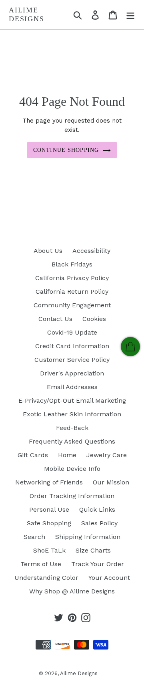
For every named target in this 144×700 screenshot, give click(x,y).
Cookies (94, 319)
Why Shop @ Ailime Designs (72, 591)
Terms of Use (40, 564)
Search (34, 537)
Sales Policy (99, 523)
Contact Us (55, 319)
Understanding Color (46, 577)
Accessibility (91, 250)
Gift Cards (33, 455)
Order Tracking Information (72, 496)
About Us (48, 250)
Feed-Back (72, 428)
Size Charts (93, 550)
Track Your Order (97, 564)
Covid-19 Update (72, 332)
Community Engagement (72, 305)
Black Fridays (72, 264)
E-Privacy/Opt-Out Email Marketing (72, 400)
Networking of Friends (49, 482)
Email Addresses (72, 387)
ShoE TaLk (49, 550)
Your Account (109, 577)
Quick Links (97, 509)
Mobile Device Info (72, 468)
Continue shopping (66, 150)
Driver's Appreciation (72, 373)
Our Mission (111, 482)
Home (67, 455)
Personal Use (49, 509)
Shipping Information (87, 537)
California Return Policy (72, 291)
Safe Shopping (49, 523)
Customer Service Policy (72, 359)
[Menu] (130, 15)
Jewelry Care (106, 455)
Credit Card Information (72, 346)
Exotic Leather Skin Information (72, 414)
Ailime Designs (26, 14)
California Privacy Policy (72, 278)
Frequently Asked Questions (72, 441)
